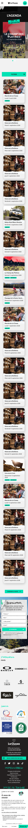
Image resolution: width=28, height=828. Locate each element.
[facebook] (5, 763)
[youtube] (18, 763)
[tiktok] (22, 763)
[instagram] (14, 763)
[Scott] (21, 682)
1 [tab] (12, 60)
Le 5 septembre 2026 (14, 39)
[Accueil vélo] (21, 728)
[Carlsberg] (7, 695)
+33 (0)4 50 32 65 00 (14, 750)
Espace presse (14, 773)
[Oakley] (7, 669)
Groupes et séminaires (14, 771)
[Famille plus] (21, 715)
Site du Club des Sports (14, 780)
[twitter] (9, 763)
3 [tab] (15, 60)
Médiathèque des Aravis (14, 775)
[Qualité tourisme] (7, 715)
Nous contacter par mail (15, 758)
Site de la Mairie (14, 778)
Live (25, 3)
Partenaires (14, 777)
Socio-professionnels (14, 782)
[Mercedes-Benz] (7, 682)
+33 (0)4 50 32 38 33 (14, 754)
